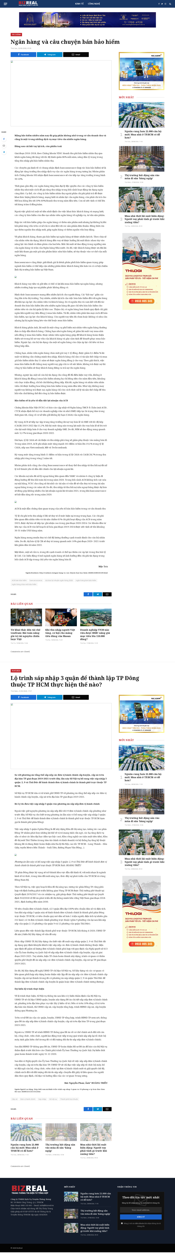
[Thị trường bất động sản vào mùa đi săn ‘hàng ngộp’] (141, 159)
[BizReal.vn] (28, 4)
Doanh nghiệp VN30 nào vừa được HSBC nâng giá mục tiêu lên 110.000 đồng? (95, 634)
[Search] (170, 4)
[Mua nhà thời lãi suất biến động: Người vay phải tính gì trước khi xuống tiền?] (141, 199)
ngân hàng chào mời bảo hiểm (24, 584)
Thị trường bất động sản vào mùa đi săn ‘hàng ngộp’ (142, 177)
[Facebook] (3, 139)
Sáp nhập (42, 1099)
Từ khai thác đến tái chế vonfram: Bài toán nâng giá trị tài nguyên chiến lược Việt (25, 634)
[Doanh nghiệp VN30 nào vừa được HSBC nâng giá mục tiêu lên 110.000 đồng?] (96, 617)
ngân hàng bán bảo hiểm (86, 580)
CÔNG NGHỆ (94, 3)
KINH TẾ (79, 3)
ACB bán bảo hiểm (19, 580)
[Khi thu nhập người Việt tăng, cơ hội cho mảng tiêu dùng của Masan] (61, 617)
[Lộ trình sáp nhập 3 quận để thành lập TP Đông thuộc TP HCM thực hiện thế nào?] (61, 736)
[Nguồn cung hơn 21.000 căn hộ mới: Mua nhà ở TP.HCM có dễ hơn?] (141, 115)
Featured (16, 671)
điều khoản (139, 1223)
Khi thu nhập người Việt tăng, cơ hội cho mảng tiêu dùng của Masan (60, 633)
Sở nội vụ (53, 1099)
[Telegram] (3, 152)
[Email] (3, 145)
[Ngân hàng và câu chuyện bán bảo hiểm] (61, 93)
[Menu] (5, 4)
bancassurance (36, 580)
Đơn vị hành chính (27, 1099)
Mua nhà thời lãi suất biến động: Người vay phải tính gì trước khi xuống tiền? (144, 219)
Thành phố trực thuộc (69, 1099)
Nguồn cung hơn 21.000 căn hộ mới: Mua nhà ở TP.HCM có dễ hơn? (143, 134)
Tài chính (16, 34)
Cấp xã (14, 1099)
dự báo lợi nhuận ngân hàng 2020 (59, 580)
